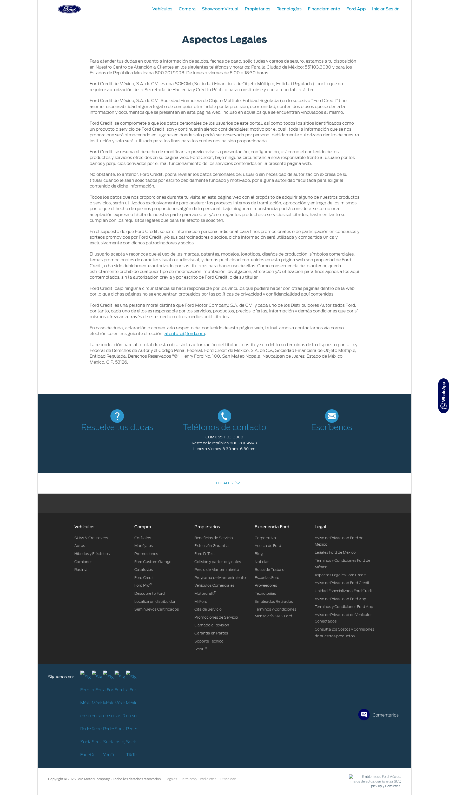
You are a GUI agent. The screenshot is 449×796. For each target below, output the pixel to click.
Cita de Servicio (208, 609)
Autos (79, 546)
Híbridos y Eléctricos (92, 554)
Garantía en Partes (211, 633)
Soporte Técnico (208, 641)
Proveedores (266, 585)
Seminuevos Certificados (156, 609)
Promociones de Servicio (216, 617)
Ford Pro (143, 585)
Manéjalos (143, 546)
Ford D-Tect (204, 554)
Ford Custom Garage (152, 562)
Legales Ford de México (335, 552)
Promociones (146, 554)
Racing (80, 569)
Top (416, 771)
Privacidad (228, 779)
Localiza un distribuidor (154, 601)
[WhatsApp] (443, 396)
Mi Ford (200, 601)
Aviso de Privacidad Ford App (340, 599)
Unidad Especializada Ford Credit (344, 591)
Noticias (262, 562)
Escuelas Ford (267, 578)
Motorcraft (205, 593)
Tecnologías (265, 593)
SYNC (200, 649)
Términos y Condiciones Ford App (344, 607)
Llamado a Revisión (211, 625)
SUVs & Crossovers (91, 538)
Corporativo (265, 538)
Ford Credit (144, 578)
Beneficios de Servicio (213, 538)
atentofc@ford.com (184, 333)
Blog (259, 554)
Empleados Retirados (274, 601)
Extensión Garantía (211, 546)
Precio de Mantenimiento (216, 569)
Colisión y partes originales (217, 562)
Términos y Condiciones (198, 779)
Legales (224, 483)
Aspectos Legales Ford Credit (340, 575)
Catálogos (143, 569)
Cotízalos (142, 538)
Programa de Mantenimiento (220, 578)
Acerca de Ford (268, 546)
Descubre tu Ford (149, 593)
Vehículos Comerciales (214, 585)
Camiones (83, 562)
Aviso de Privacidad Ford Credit (342, 583)
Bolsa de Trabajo (270, 569)
